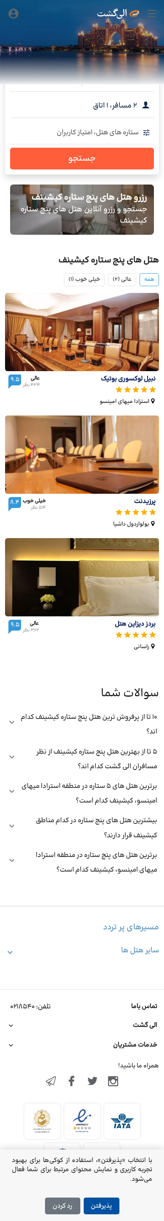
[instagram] (113, 1082)
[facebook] (71, 1082)
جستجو (82, 158)
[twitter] (92, 1082)
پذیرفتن (101, 1206)
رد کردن (62, 1206)
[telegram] (51, 1082)
